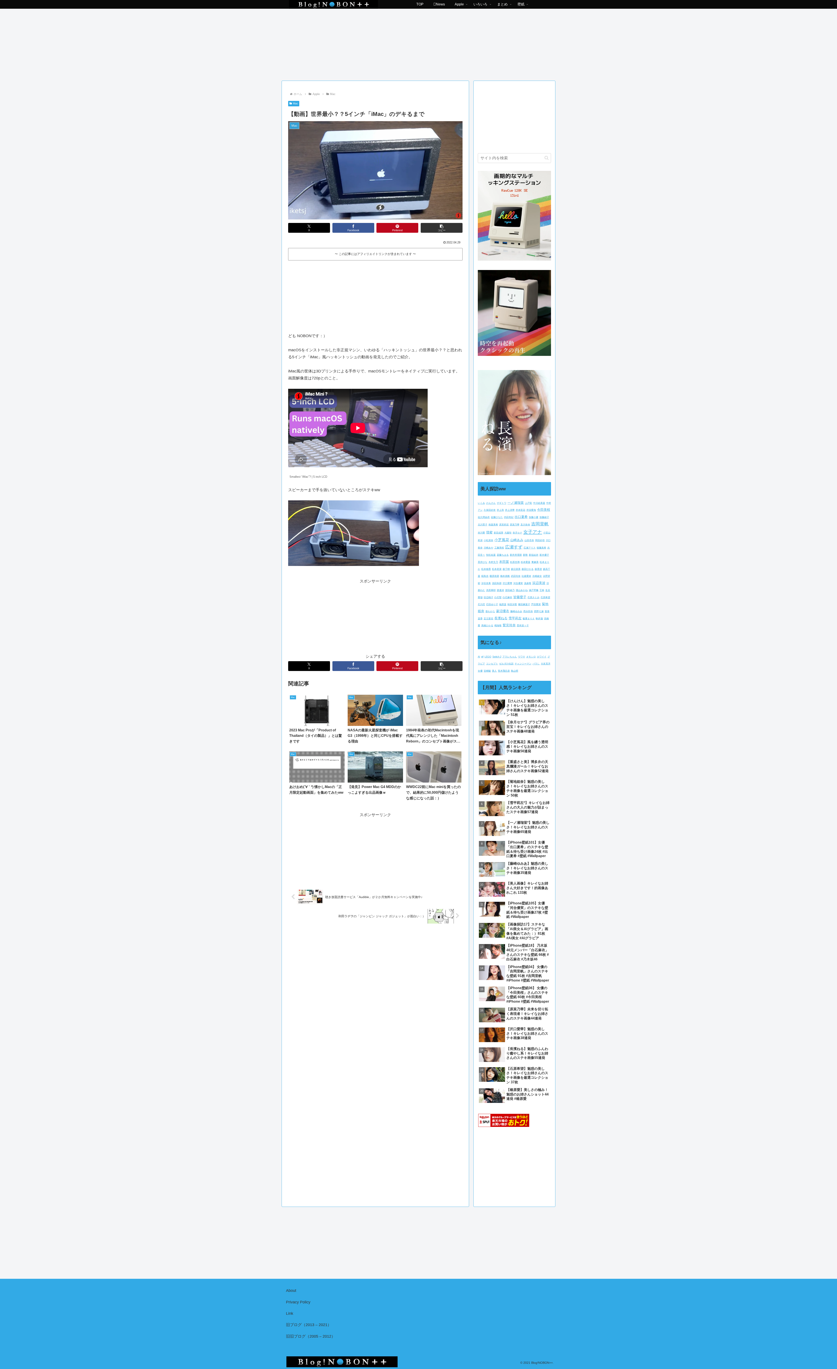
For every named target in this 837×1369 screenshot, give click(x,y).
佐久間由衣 (484, 517)
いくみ (481, 503)
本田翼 (504, 562)
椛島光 (484, 576)
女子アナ (532, 532)
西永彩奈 (528, 611)
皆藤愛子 (519, 597)
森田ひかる (528, 569)
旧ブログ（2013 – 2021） (308, 1325)
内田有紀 (509, 517)
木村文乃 (493, 562)
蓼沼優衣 (502, 611)
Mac (295, 103)
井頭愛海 (531, 510)
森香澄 (538, 569)
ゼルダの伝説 (506, 663)
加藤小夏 (533, 517)
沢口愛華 (507, 583)
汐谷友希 (486, 583)
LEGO (488, 656)
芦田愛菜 (536, 604)
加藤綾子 (544, 517)
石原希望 (545, 597)
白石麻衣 (507, 597)
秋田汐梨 (512, 604)
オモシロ (531, 656)
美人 (494, 670)
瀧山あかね (522, 590)
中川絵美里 (539, 503)
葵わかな (490, 611)
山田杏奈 (529, 540)
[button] (442, 228)
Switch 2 (496, 656)
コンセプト (492, 663)
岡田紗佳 (540, 540)
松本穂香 (486, 569)
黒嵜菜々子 (523, 625)
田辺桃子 (488, 597)
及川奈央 (525, 524)
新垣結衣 (533, 555)
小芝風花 (501, 540)
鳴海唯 (498, 625)
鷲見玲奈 (509, 625)
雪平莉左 (515, 618)
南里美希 (493, 524)
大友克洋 (545, 663)
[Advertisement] (418, 43)
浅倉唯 (527, 583)
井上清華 (510, 510)
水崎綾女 (537, 576)
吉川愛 (481, 532)
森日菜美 (516, 569)
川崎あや (488, 547)
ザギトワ (501, 503)
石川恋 (481, 604)
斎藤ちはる (503, 555)
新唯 (525, 555)
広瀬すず (513, 547)
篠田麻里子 (524, 604)
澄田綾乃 (510, 590)
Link (289, 1313)
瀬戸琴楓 (533, 590)
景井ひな (482, 562)
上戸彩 (528, 503)
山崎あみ (516, 540)
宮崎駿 (487, 670)
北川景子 (482, 524)
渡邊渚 (500, 590)
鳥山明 (514, 670)
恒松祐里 (491, 555)
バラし (536, 663)
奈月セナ (517, 532)
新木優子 (544, 555)
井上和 (500, 510)
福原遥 (502, 604)
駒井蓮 (539, 618)
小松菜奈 (488, 540)
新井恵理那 (516, 555)
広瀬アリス (530, 547)
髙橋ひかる (487, 625)
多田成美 (498, 532)
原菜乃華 (514, 524)
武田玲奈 (516, 576)
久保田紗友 (490, 510)
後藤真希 (541, 547)
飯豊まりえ (529, 618)
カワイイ (541, 656)
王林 (541, 590)
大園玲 (508, 532)
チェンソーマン (523, 663)
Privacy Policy (298, 1302)
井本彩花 (520, 510)
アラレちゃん (509, 656)
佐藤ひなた (497, 517)
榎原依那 (494, 576)
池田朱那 (497, 583)
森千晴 (506, 569)
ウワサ (521, 656)
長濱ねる (500, 618)
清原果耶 (491, 590)
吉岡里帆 (540, 523)
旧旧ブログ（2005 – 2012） (310, 1336)
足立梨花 (488, 618)
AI (479, 656)
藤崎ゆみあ (516, 611)
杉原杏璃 (515, 562)
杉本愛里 (525, 562)
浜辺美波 (538, 583)
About (291, 1290)
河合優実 (518, 583)
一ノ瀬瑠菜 (515, 502)
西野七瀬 (539, 611)
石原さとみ (533, 597)
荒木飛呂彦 (504, 670)
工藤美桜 (499, 547)
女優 (480, 670)
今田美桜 (543, 509)
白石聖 (498, 597)
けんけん (491, 503)
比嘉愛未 (526, 576)
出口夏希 (521, 517)
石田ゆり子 (492, 604)
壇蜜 (489, 532)
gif (482, 656)
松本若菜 (497, 569)
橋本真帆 (505, 576)
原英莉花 (504, 524)
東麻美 (535, 562)
